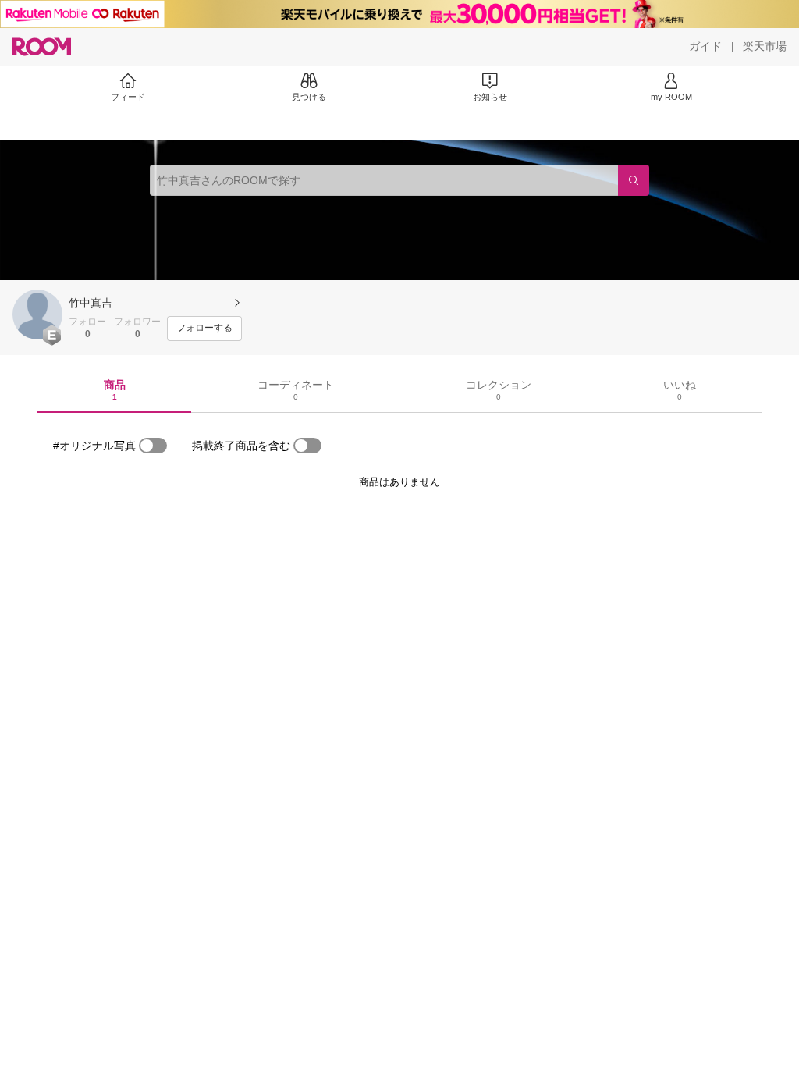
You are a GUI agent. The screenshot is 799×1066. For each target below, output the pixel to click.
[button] (37, 314)
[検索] (633, 180)
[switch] (153, 445)
